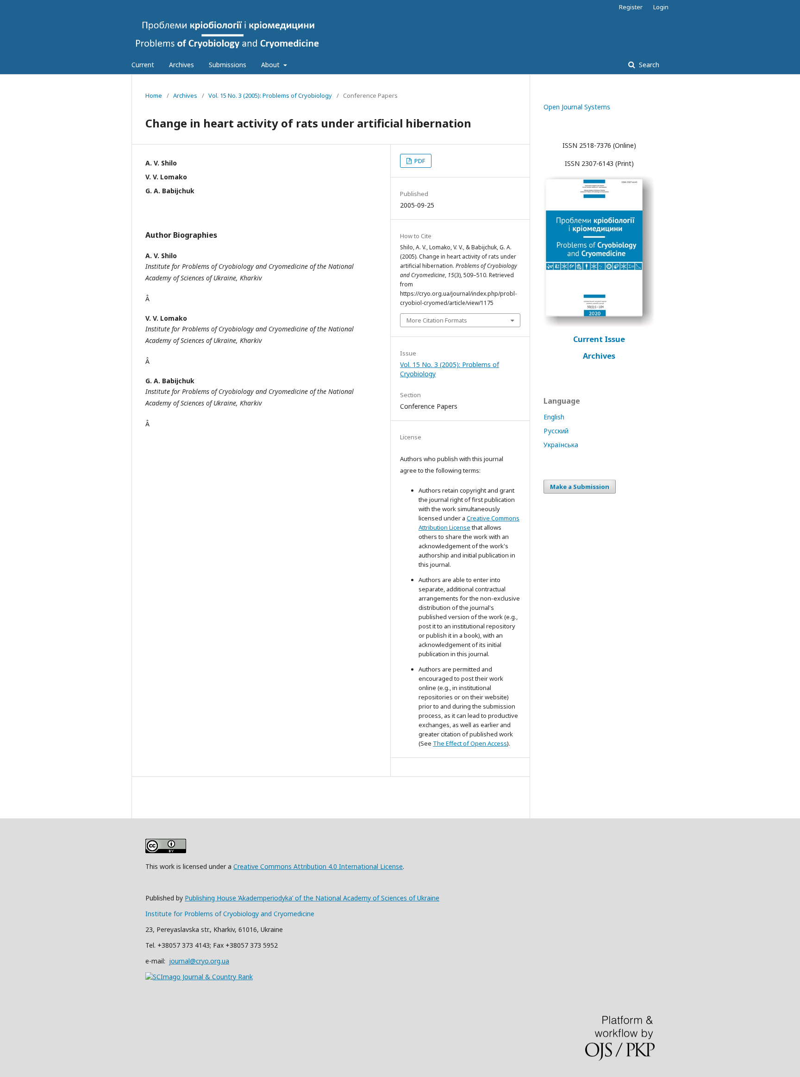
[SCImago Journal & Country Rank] (199, 976)
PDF (419, 161)
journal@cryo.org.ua (199, 961)
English (554, 416)
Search (648, 64)
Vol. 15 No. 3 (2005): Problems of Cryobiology (270, 95)
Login (661, 7)
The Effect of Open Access (470, 743)
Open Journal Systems (577, 106)
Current (142, 64)
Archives (181, 64)
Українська (561, 444)
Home (153, 95)
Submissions (227, 64)
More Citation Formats (436, 320)
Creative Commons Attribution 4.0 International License (318, 866)
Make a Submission (579, 486)
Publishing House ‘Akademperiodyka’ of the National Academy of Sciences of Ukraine (312, 897)
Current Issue (599, 339)
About (271, 64)
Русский (556, 430)
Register (631, 7)
